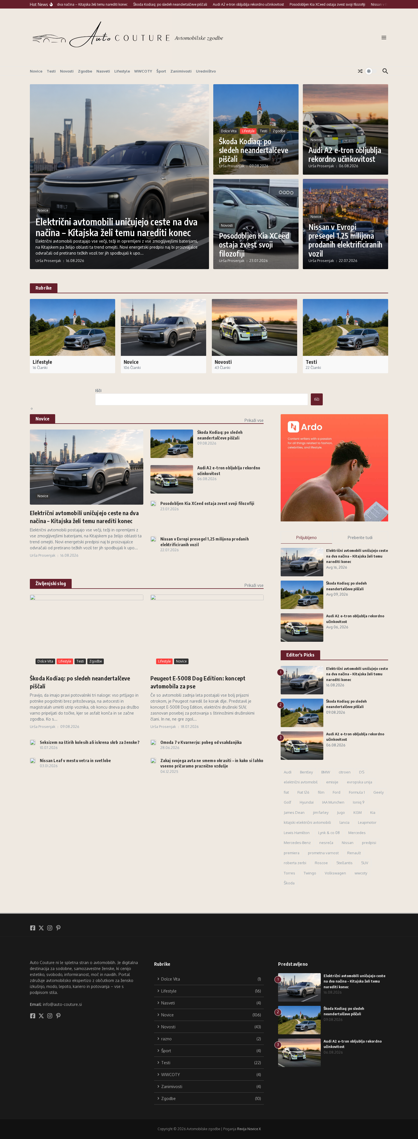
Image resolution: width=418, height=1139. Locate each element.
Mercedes (357, 832)
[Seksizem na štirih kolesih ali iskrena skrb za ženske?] (33, 742)
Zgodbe (85, 71)
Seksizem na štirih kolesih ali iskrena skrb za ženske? (90, 742)
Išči (98, 390)
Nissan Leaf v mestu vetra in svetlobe (75, 760)
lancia (344, 822)
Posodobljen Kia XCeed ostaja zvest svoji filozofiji (254, 244)
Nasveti (103, 71)
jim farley (320, 812)
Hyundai (307, 802)
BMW (325, 772)
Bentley (306, 772)
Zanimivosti (181, 71)
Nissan (347, 842)
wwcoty (361, 873)
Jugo (341, 812)
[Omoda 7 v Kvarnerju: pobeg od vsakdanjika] (153, 742)
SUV (364, 863)
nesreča (326, 842)
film (321, 792)
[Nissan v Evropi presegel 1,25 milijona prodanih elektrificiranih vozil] (153, 539)
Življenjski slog (51, 583)
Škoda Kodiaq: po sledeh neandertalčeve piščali (253, 150)
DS (361, 772)
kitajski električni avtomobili (307, 822)
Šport (161, 71)
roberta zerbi (295, 863)
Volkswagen (335, 873)
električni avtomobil (301, 782)
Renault (354, 853)
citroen (345, 772)
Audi (287, 772)
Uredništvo (206, 71)
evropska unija (359, 782)
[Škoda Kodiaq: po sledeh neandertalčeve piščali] (171, 444)
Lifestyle (122, 71)
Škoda (289, 883)
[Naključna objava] (360, 71)
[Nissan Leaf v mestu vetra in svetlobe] (33, 761)
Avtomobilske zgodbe (199, 37)
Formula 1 (357, 792)
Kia (372, 812)
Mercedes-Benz (297, 842)
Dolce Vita (229, 131)
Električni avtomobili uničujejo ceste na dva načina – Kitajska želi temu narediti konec (117, 227)
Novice (36, 71)
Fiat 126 (303, 792)
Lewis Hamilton (297, 832)
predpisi (369, 842)
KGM (357, 812)
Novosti (67, 71)
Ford (336, 792)
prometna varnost (323, 853)
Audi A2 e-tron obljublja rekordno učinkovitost (345, 154)
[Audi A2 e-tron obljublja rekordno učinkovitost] (171, 479)
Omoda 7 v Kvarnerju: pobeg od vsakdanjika (201, 742)
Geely (378, 792)
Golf (287, 802)
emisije (332, 782)
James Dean (294, 812)
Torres (289, 873)
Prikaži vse (254, 420)
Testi (51, 71)
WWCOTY (143, 71)
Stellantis (344, 863)
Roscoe (321, 863)
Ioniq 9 (358, 802)
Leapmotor (367, 822)
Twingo (310, 873)
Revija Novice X (249, 1129)
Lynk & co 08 (329, 832)
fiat (286, 792)
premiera (291, 853)
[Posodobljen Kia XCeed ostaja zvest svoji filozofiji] (153, 503)
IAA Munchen (333, 802)
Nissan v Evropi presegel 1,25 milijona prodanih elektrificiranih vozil (345, 240)
